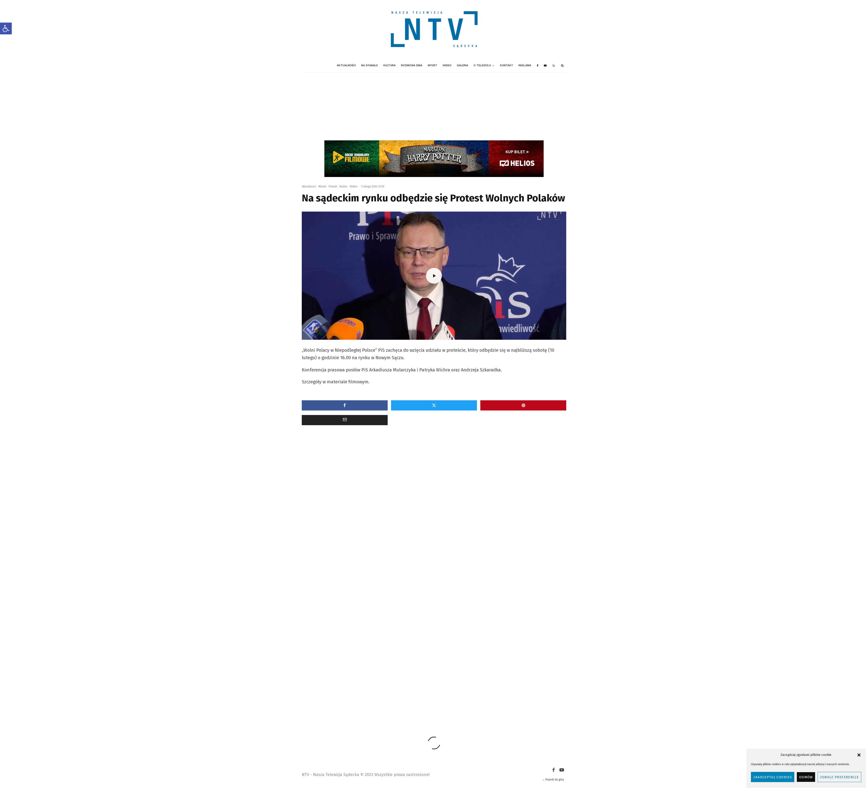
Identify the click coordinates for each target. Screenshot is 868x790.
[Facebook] (537, 65)
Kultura (389, 65)
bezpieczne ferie (326, 692)
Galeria (462, 65)
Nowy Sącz (532, 692)
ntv (548, 692)
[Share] (345, 405)
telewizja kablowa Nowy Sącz (333, 700)
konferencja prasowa (452, 692)
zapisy (431, 700)
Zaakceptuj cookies (772, 777)
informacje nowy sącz (419, 692)
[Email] (345, 420)
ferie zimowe (391, 692)
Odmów (806, 777)
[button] (6, 28)
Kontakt (506, 65)
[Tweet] (434, 405)
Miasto (322, 186)
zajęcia (416, 700)
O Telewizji (482, 65)
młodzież (477, 692)
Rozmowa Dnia (411, 65)
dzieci (347, 692)
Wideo (447, 65)
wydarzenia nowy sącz (391, 700)
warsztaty (364, 700)
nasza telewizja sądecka (504, 692)
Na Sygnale (369, 65)
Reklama (525, 65)
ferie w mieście (367, 692)
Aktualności (346, 65)
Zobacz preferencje (839, 777)
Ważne (343, 186)
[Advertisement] (434, 106)
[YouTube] (545, 65)
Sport (432, 65)
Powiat (333, 186)
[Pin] (523, 405)
